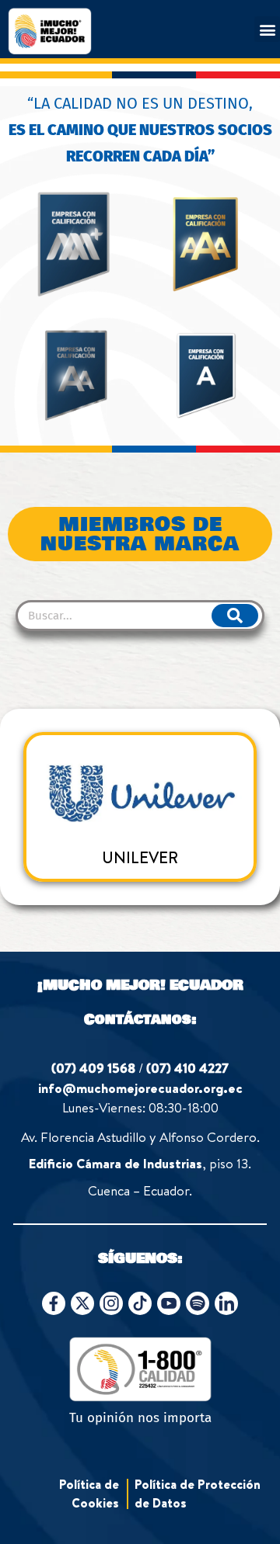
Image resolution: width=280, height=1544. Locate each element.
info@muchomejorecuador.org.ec (140, 1088)
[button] (267, 29)
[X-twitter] (82, 1303)
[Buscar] (235, 615)
